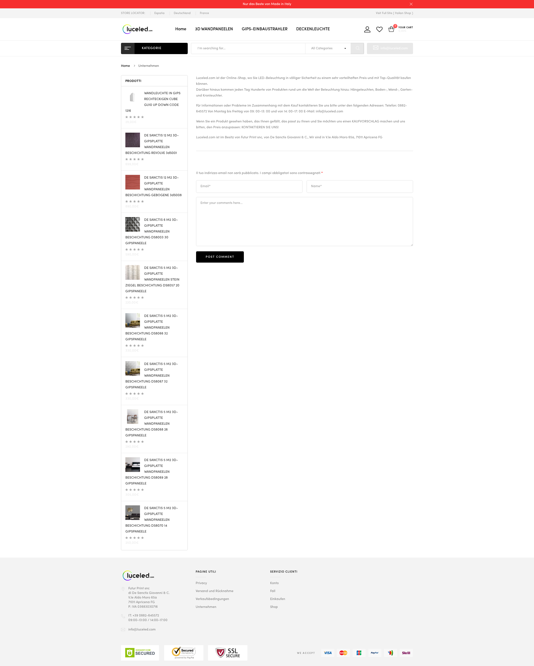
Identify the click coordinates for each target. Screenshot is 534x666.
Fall (272, 591)
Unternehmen (206, 607)
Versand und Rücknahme (214, 591)
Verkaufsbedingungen (212, 599)
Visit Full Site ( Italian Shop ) (394, 13)
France (204, 13)
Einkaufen (277, 599)
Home (180, 29)
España (159, 13)
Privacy (201, 583)
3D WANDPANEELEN (214, 29)
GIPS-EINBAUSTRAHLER (264, 29)
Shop (274, 607)
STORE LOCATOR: (133, 13)
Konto (274, 583)
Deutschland (182, 13)
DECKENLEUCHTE (313, 29)
